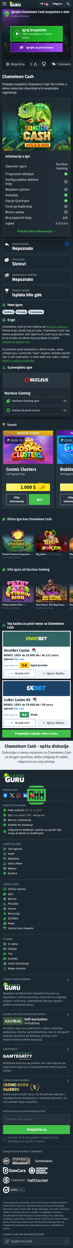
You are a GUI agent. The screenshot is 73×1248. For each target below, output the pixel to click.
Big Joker (48, 554)
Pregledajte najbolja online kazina (36, 733)
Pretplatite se (36, 1129)
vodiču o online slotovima (18, 360)
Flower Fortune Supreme (17, 556)
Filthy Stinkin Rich (14, 606)
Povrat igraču (20, 244)
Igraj (39, 499)
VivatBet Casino (17, 650)
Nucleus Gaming (19, 16)
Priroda (21, 312)
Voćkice (8, 312)
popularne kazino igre (16, 342)
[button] (67, 244)
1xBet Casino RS (17, 700)
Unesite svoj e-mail (16, 1116)
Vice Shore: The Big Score (51, 606)
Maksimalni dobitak (24, 275)
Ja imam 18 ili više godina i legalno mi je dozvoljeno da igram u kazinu (32, 1139)
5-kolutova (36, 312)
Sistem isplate (21, 290)
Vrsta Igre (18, 259)
